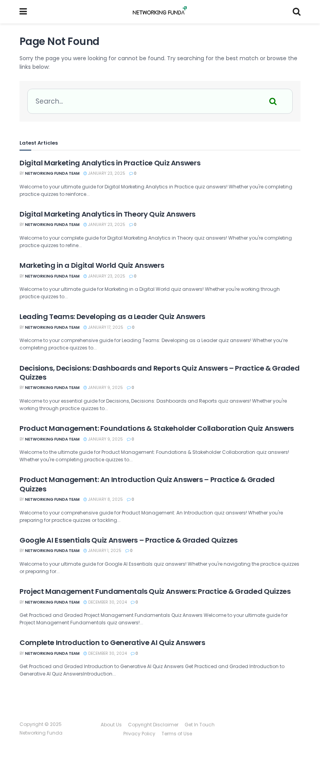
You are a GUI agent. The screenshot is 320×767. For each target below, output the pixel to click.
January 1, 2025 (104, 551)
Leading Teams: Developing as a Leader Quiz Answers (112, 316)
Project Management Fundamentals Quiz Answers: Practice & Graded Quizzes (155, 591)
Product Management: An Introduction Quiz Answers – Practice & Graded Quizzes (147, 484)
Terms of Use (177, 733)
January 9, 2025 (105, 388)
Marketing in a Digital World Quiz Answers (92, 265)
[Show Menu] (23, 11)
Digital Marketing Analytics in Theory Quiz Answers (108, 214)
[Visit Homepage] (160, 12)
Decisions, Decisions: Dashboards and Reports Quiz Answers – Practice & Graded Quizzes (159, 372)
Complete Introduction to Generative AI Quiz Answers (112, 642)
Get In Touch (200, 724)
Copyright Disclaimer (153, 724)
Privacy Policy (139, 733)
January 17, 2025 (105, 327)
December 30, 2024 (107, 602)
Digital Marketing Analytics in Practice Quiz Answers (110, 163)
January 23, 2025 (106, 173)
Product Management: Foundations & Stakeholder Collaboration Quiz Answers (157, 428)
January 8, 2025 (105, 499)
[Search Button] (296, 11)
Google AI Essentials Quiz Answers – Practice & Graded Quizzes (129, 540)
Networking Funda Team (52, 173)
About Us (111, 724)
